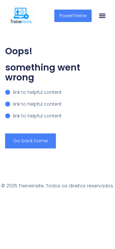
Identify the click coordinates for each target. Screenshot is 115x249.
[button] (102, 16)
